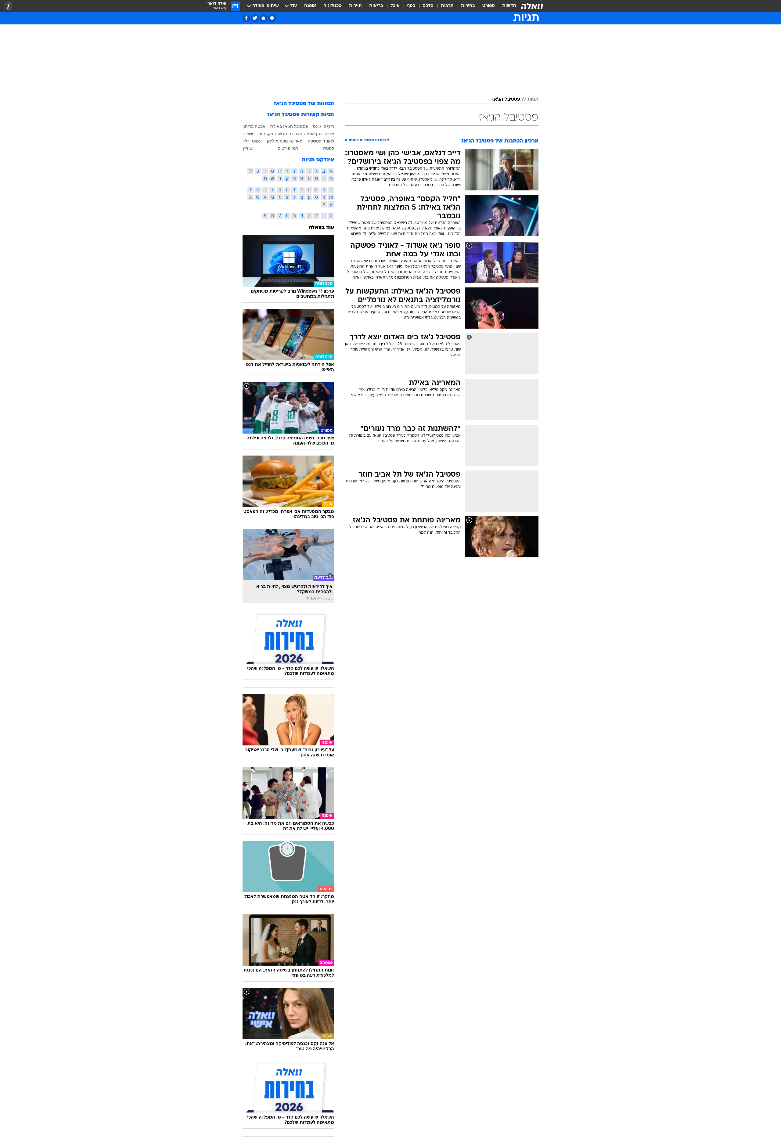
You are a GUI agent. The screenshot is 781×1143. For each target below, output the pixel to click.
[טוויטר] (255, 18)
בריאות (376, 6)
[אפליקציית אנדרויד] (272, 18)
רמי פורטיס (288, 148)
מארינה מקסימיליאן (285, 141)
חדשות (509, 6)
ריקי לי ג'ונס (323, 126)
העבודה (295, 133)
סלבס (428, 6)
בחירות (468, 6)
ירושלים (250, 133)
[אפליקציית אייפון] (263, 18)
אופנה (310, 6)
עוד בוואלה (321, 227)
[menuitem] (505, 6)
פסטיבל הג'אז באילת (289, 126)
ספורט (488, 6)
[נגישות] (8, 6)
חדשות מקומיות (272, 133)
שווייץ (248, 148)
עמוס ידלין (252, 141)
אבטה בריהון (254, 126)
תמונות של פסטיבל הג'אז (304, 103)
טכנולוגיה (332, 6)
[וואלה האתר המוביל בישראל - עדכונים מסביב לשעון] (532, 6)
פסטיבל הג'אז (506, 99)
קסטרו (328, 148)
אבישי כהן (325, 133)
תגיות (532, 99)
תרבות (447, 6)
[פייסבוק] (246, 18)
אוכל (395, 6)
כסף (411, 6)
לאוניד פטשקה (321, 141)
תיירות (355, 6)
